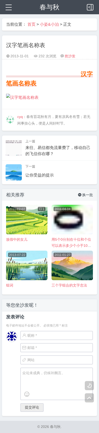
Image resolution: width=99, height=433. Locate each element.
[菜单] (8, 7)
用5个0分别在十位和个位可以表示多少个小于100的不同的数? (71, 245)
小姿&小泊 (49, 24)
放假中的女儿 (16, 239)
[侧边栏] (90, 6)
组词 (9, 285)
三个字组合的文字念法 (69, 285)
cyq (20, 117)
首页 (31, 24)
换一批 (85, 195)
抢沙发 (70, 56)
